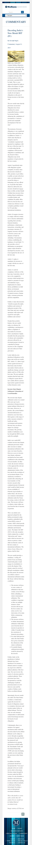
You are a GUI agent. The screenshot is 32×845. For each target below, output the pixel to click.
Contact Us (21, 842)
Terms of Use (11, 841)
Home (13, 828)
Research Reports (17, 831)
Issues (20, 828)
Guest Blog (20, 836)
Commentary (23, 833)
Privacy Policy (23, 841)
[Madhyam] (16, 7)
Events (12, 839)
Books (12, 836)
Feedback (12, 842)
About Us (21, 839)
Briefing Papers (11, 833)
